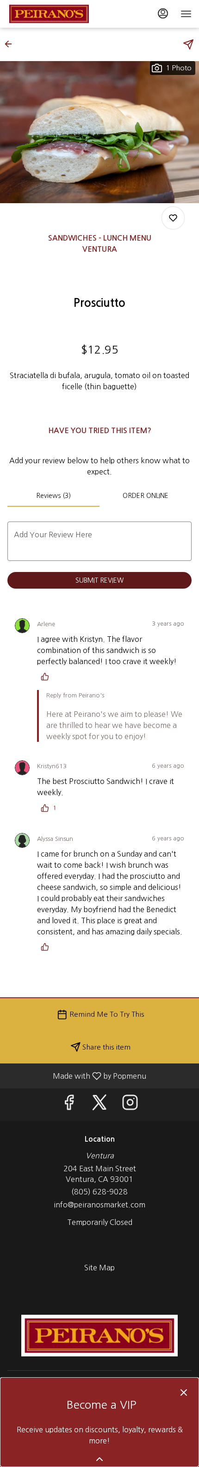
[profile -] (162, 13)
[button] (11, 44)
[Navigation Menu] (186, 14)
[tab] (53, 496)
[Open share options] (188, 44)
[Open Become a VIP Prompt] (99, 1459)
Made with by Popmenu (76, 1076)
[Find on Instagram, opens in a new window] (130, 1105)
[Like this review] (47, 677)
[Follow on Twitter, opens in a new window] (99, 1105)
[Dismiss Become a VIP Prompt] (184, 1392)
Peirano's (99, 1335)
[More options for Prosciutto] (173, 218)
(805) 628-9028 (99, 1191)
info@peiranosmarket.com (99, 1204)
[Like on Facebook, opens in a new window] (69, 1105)
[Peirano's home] (49, 13)
